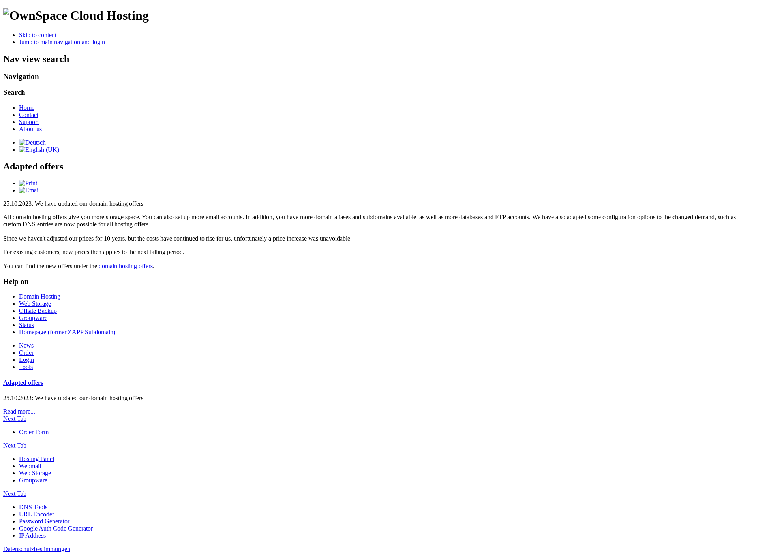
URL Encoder (36, 514)
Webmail (30, 466)
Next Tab (14, 418)
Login (26, 359)
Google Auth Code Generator (56, 528)
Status (26, 325)
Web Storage (35, 303)
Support (29, 122)
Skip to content (37, 35)
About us (30, 129)
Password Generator (44, 521)
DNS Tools (33, 507)
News (26, 345)
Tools (26, 366)
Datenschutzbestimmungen (36, 549)
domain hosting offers (126, 266)
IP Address (32, 535)
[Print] (28, 183)
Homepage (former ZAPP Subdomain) (67, 332)
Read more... (19, 411)
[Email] (29, 190)
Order (26, 352)
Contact (28, 114)
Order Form (34, 432)
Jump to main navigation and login (62, 42)
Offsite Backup (38, 310)
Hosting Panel (36, 458)
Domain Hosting (39, 296)
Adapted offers (23, 382)
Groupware (33, 317)
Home (26, 107)
